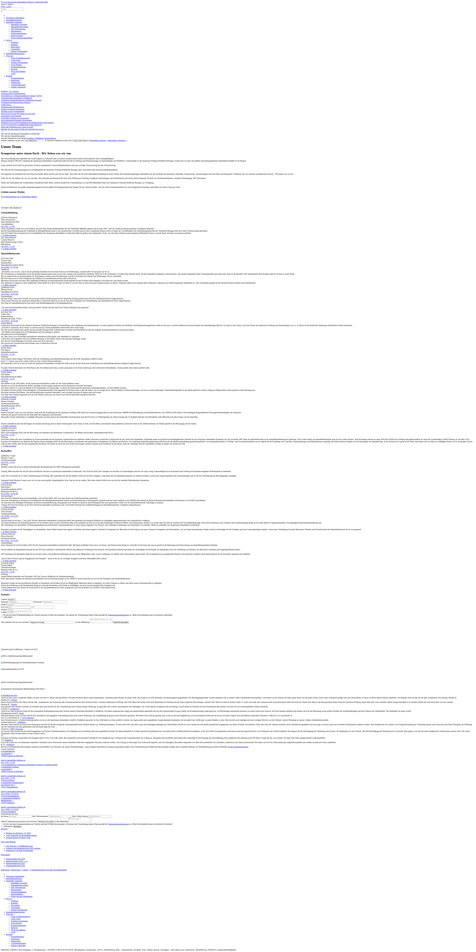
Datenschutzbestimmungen (118, 615)
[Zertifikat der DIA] (9, 695)
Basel (21, 713)
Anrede (4, 599)
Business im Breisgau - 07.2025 (18, 833)
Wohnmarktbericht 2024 (15, 866)
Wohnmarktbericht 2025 (15, 863)
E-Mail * (4, 612)
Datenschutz (16, 870)
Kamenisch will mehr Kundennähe (19, 850)
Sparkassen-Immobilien (15, 18)
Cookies (25, 870)
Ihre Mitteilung (83, 622)
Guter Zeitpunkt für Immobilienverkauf (21, 835)
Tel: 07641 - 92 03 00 (9, 294)
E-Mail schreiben (9, 235)
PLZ (3, 607)
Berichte (4, 829)
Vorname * (5, 602)
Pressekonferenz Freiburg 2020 (18, 838)
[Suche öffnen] (238, 9)
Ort (6, 607)
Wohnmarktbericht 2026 (15, 859)
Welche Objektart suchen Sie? (12, 140)
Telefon (4, 610)
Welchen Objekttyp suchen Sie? (59, 140)
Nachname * (38, 602)
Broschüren (5, 855)
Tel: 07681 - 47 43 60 (9, 267)
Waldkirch (39, 138)
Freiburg (31, 138)
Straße (3, 604)
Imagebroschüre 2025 (17, 861)
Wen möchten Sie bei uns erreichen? (15, 622)
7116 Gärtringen (27, 718)
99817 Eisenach (16, 729)
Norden (14, 704)
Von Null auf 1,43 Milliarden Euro (19, 846)
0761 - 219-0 (6, 6)
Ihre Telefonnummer (40, 816)
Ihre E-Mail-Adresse (80, 816)
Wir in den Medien (8, 842)
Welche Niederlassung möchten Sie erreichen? (19, 821)
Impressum (5, 870)
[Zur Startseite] (24, 2)
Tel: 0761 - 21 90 (8, 226)
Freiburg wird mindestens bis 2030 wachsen (23, 848)
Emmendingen (50, 138)
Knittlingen (14, 709)
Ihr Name (4, 816)
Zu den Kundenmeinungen (237, 747)
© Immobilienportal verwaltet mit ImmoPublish (48, 870)
